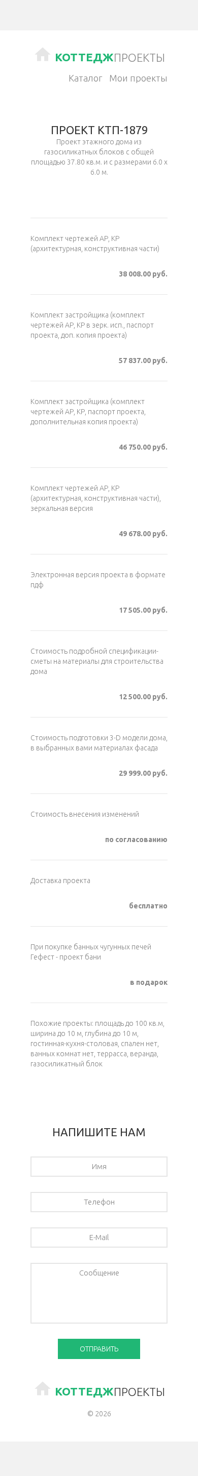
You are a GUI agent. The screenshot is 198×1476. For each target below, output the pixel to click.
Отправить (99, 1349)
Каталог (85, 78)
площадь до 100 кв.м (129, 1023)
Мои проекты (138, 78)
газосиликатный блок (66, 1064)
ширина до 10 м (56, 1033)
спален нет (139, 1044)
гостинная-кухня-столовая (74, 1044)
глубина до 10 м (111, 1033)
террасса (112, 1054)
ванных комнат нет (62, 1054)
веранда (143, 1054)
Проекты (110, 57)
